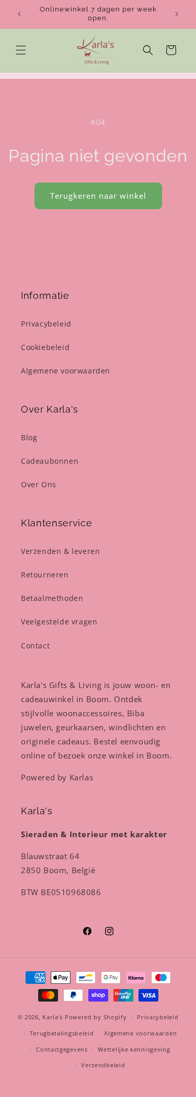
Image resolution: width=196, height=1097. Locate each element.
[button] (20, 50)
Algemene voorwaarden (65, 371)
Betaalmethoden (52, 598)
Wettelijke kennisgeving (134, 1049)
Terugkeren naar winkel (98, 195)
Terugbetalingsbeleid (62, 1033)
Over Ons (38, 484)
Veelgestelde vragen (59, 621)
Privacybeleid (46, 324)
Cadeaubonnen (49, 461)
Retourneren (45, 575)
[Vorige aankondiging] (19, 14)
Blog (29, 437)
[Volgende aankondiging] (176, 14)
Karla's (52, 1017)
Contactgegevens (62, 1049)
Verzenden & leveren (60, 551)
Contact (35, 645)
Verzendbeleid (103, 1065)
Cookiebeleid (45, 347)
